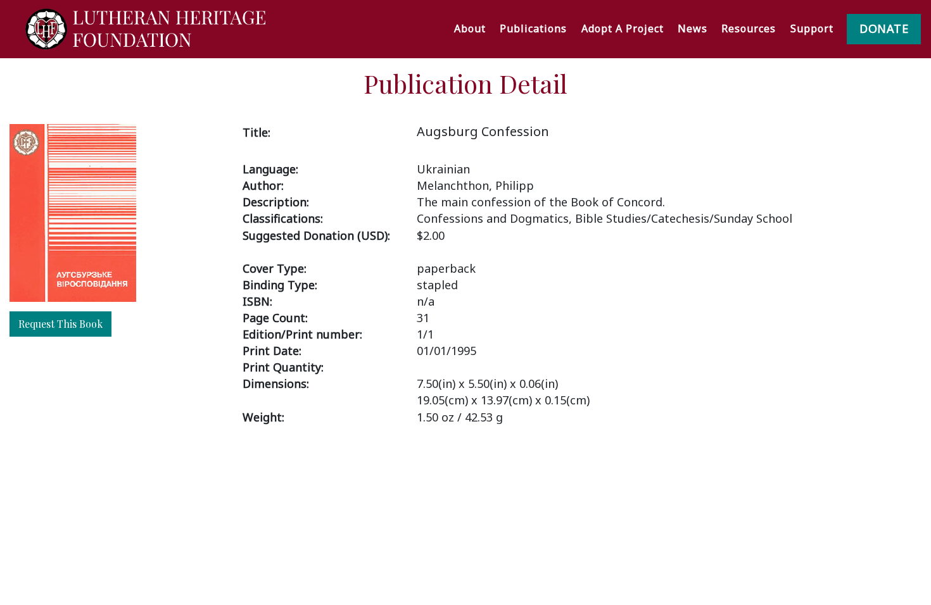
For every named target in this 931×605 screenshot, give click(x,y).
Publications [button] (533, 28)
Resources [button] (748, 28)
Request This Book (60, 323)
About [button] (470, 28)
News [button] (692, 28)
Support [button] (811, 28)
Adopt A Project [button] (622, 28)
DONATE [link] (883, 28)
